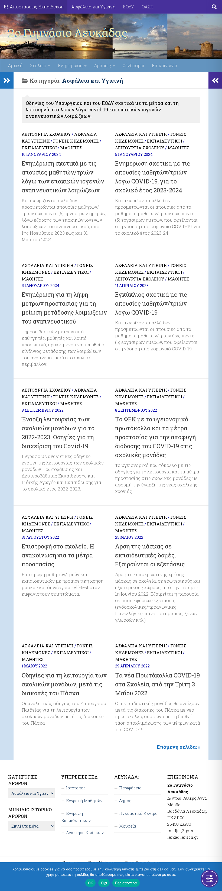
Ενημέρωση (70, 65)
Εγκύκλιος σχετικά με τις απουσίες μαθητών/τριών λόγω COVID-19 (151, 303)
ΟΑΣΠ (148, 6)
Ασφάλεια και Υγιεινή (93, 6)
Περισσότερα (126, 883)
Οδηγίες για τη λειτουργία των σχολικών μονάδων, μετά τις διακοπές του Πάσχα (64, 684)
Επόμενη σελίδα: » (178, 747)
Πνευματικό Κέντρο (138, 813)
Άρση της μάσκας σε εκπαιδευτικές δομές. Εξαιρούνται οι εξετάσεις (150, 555)
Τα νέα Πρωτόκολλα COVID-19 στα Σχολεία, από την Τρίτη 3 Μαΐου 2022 (157, 684)
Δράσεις (102, 65)
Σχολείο (38, 65)
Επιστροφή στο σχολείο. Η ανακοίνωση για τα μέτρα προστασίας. (58, 555)
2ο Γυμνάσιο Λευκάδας (67, 32)
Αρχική (15, 65)
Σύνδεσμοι (133, 65)
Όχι (104, 883)
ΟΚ (90, 883)
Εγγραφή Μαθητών (84, 800)
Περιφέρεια (130, 787)
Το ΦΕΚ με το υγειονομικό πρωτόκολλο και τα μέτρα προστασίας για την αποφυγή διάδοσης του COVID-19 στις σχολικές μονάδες (155, 437)
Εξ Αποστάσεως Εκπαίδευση (34, 6)
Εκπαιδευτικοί (39, 147)
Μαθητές (71, 147)
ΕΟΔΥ (128, 6)
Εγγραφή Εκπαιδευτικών (76, 817)
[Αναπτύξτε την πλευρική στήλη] (7, 80)
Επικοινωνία (164, 65)
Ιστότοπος (76, 787)
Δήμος (125, 800)
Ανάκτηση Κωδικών (85, 832)
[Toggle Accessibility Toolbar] (209, 878)
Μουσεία (127, 826)
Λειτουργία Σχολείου (46, 134)
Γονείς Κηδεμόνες (76, 141)
